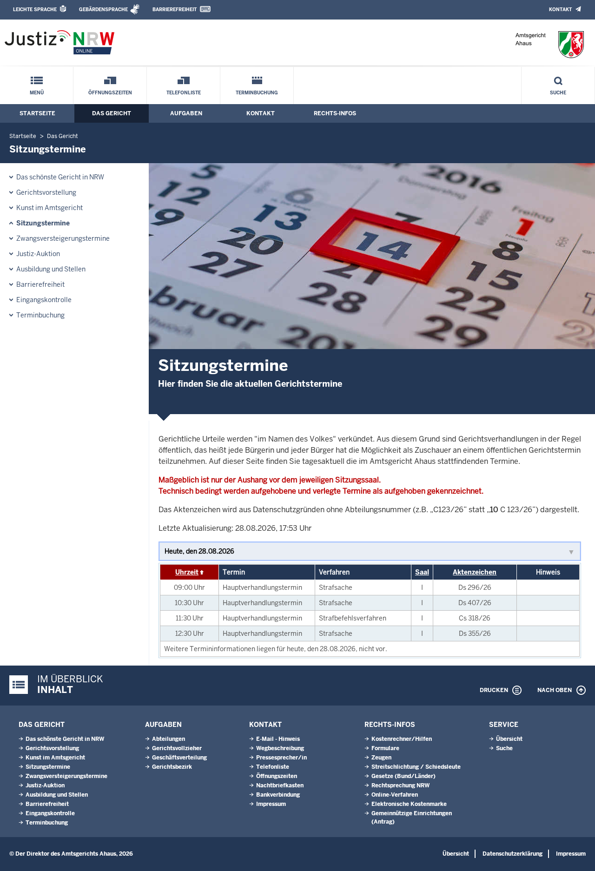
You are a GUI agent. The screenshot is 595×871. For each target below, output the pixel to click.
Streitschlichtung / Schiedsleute (416, 767)
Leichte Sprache (35, 10)
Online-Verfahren (394, 794)
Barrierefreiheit (174, 10)
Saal (422, 572)
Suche (558, 93)
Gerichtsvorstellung (46, 192)
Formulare (385, 748)
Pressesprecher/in (281, 757)
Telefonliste (183, 93)
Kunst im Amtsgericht (49, 208)
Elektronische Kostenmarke (409, 804)
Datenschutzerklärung (512, 854)
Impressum (271, 804)
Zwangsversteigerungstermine (63, 238)
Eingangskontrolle (44, 300)
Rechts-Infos (335, 113)
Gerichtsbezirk (172, 767)
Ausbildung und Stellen (51, 269)
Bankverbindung (278, 794)
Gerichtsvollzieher (177, 748)
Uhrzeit (186, 572)
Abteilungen (168, 739)
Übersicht (509, 739)
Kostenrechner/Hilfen (401, 739)
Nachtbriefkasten (280, 785)
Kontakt (560, 10)
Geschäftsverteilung (179, 757)
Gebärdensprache (103, 10)
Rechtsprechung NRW (400, 785)
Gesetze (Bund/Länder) (403, 776)
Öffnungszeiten (110, 93)
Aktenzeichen (474, 572)
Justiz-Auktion (38, 254)
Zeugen (381, 757)
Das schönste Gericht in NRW (60, 177)
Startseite (37, 113)
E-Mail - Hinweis (278, 739)
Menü (37, 93)
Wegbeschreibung (280, 748)
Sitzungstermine (43, 223)
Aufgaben (186, 113)
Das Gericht (111, 113)
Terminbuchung (257, 93)
